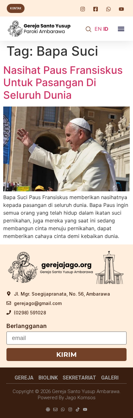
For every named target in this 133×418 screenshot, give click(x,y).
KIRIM (66, 354)
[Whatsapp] (63, 409)
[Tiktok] (78, 409)
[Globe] (48, 409)
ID (105, 29)
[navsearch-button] (88, 29)
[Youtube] (85, 409)
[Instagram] (70, 409)
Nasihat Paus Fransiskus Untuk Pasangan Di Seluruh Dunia (63, 82)
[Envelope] (55, 409)
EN (98, 29)
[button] (121, 28)
